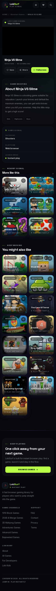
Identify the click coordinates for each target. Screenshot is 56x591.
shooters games (17, 14)
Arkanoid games (10, 532)
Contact (34, 518)
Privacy (34, 522)
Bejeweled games (11, 537)
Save (12, 70)
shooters (10, 138)
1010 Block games (10, 513)
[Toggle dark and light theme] (36, 5)
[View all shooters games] (53, 174)
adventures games (11, 527)
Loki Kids (6, 565)
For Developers (9, 560)
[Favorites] (43, 5)
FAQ (33, 513)
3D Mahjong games (11, 522)
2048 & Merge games (12, 518)
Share (25, 70)
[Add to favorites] (23, 180)
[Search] (51, 5)
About (5, 551)
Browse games (26, 469)
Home (4, 14)
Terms (34, 527)
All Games (6, 556)
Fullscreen (41, 70)
